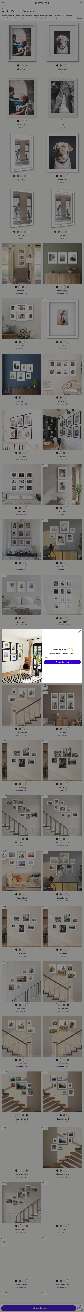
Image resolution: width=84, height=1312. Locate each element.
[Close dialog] (79, 631)
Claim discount (62, 662)
